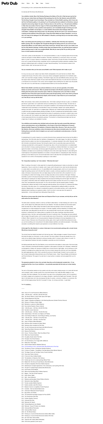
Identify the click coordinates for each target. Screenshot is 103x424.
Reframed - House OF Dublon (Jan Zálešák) (33, 406)
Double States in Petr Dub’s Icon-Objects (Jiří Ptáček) (36, 313)
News (41, 3)
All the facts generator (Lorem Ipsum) (32, 421)
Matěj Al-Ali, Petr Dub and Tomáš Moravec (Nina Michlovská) (37, 362)
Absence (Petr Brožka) (28, 331)
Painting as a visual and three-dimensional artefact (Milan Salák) (38, 413)
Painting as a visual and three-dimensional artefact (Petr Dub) (37, 415)
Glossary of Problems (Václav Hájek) (32, 302)
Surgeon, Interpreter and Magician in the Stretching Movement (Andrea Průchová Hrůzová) (44, 300)
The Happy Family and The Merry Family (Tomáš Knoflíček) (37, 352)
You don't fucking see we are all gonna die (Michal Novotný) (37, 327)
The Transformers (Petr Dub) (30, 396)
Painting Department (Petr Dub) (30, 298)
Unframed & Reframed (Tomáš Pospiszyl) (33, 390)
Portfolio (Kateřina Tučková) (30, 398)
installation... (28, 284)
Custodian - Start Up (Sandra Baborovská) (33, 388)
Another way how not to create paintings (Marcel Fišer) (36, 360)
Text (37, 3)
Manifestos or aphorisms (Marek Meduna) (33, 304)
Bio (33, 3)
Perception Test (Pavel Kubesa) (30, 338)
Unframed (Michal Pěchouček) (30, 408)
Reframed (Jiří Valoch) (28, 402)
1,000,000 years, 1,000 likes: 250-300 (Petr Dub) (34, 294)
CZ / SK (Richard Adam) (29, 412)
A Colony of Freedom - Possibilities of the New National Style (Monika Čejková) (42, 350)
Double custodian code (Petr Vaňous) (32, 385)
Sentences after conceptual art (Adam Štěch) (34, 323)
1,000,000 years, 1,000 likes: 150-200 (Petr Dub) (34, 312)
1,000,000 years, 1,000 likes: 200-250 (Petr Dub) (34, 308)
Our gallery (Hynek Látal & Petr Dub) (32, 337)
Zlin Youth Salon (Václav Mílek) (30, 417)
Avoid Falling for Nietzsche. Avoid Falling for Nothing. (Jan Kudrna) (39, 315)
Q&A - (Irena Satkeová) (29, 377)
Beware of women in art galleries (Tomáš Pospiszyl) (35, 387)
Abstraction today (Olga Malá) (30, 381)
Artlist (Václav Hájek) (28, 375)
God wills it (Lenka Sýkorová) (30, 310)
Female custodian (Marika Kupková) (31, 383)
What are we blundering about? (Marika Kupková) (34, 371)
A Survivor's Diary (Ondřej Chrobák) (31, 356)
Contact (47, 3)
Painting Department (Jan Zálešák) (31, 404)
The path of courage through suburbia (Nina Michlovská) (36, 367)
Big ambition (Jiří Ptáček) (29, 392)
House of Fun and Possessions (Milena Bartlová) (34, 292)
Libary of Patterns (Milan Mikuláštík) (32, 321)
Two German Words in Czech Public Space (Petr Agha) (36, 296)
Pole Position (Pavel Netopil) (30, 369)
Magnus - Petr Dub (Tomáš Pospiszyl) (32, 373)
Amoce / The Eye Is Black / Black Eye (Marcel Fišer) (36, 333)
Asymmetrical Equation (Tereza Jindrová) (33, 306)
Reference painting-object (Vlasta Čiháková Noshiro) (35, 379)
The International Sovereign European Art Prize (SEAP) (36, 394)
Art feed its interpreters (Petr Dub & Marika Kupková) (35, 363)
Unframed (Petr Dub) (28, 400)
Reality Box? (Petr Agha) (29, 342)
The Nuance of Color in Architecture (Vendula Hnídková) (36, 348)
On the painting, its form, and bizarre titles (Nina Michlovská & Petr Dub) (40, 346)
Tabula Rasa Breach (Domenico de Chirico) (33, 329)
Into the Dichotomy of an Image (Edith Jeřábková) (35, 340)
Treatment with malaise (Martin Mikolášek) (33, 419)
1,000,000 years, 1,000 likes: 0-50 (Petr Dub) (34, 319)
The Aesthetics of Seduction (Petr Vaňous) (33, 358)
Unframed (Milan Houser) (29, 410)
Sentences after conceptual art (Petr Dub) (33, 325)
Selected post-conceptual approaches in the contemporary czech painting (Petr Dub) (43, 365)
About (23, 3)
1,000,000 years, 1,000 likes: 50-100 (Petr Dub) (34, 317)
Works (28, 3)
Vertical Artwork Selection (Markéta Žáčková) (34, 344)
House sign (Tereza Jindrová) (30, 354)
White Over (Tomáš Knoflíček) (30, 335)
